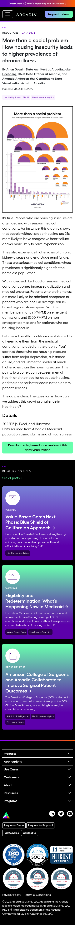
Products (10, 753)
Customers (11, 777)
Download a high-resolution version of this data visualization (37, 447)
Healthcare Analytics (43, 97)
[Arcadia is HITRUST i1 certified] (61, 854)
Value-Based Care (16, 632)
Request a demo (59, 14)
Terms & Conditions (37, 894)
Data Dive (28, 32)
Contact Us (29, 832)
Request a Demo (14, 825)
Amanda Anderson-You (18, 78)
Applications (13, 761)
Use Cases (11, 769)
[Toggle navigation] (7, 14)
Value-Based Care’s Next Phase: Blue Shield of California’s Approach (30, 522)
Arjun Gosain (15, 69)
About (8, 785)
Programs (10, 801)
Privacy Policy (11, 894)
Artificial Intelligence (17, 716)
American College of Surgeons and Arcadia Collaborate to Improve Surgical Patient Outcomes (37, 682)
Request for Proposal (40, 825)
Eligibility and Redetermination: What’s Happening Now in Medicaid (34, 601)
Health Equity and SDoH (16, 97)
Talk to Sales (11, 832)
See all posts (11, 478)
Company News (15, 722)
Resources (10, 32)
